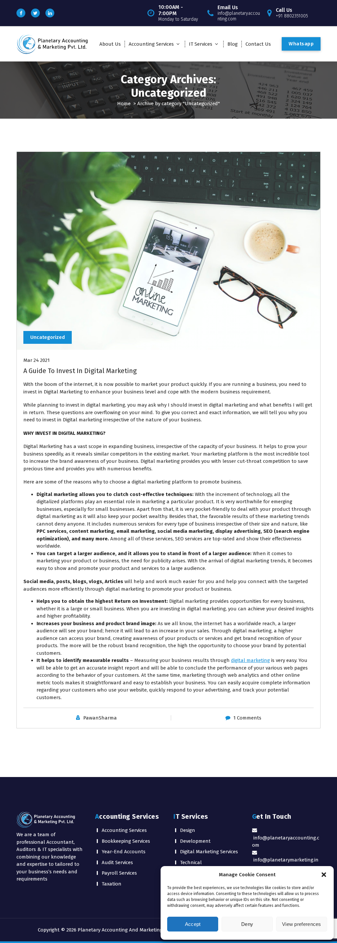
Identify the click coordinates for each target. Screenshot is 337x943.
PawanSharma (100, 718)
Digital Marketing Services (209, 852)
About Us (110, 44)
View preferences (301, 924)
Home (124, 103)
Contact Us (258, 44)
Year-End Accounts (123, 852)
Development (195, 841)
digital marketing (250, 660)
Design (187, 830)
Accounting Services (151, 44)
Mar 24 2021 (36, 360)
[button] (324, 874)
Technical (191, 862)
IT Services (200, 44)
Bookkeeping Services (126, 841)
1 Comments (247, 718)
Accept (193, 924)
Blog (232, 44)
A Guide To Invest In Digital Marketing (80, 371)
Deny (247, 924)
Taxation (111, 884)
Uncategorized (47, 337)
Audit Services (117, 862)
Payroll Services (119, 873)
